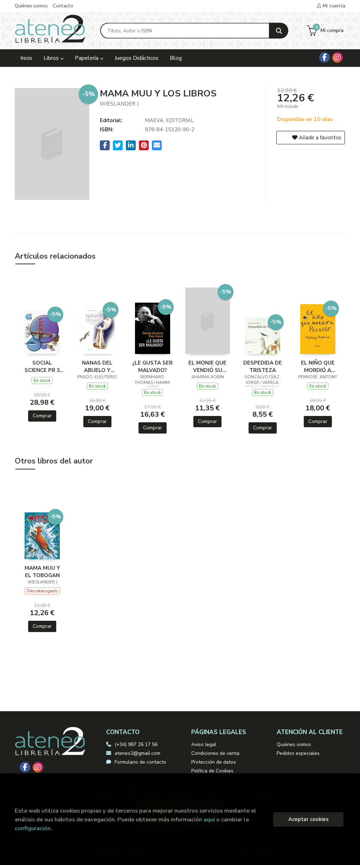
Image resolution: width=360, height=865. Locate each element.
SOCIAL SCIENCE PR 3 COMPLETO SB (42, 366)
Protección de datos (213, 762)
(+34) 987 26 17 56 (136, 744)
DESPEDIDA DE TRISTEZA (262, 366)
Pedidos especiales (298, 753)
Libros (52, 58)
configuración (33, 828)
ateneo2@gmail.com (137, 753)
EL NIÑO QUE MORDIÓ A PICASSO (318, 366)
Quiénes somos (31, 6)
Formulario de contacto (140, 762)
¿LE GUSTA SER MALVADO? (152, 366)
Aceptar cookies (308, 819)
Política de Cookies (212, 771)
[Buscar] (278, 31)
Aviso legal (203, 744)
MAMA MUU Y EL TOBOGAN (42, 571)
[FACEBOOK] (324, 57)
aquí (209, 819)
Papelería (87, 58)
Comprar (42, 415)
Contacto (63, 6)
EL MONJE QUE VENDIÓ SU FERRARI (207, 366)
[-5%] (42, 331)
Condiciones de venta (215, 753)
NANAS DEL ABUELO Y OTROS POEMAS (97, 366)
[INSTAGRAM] (337, 57)
